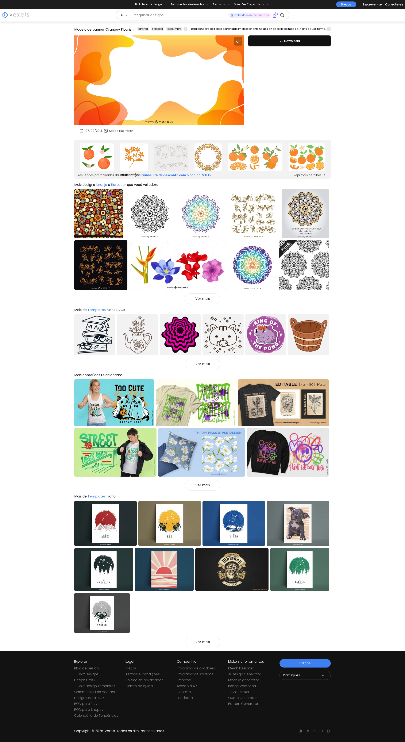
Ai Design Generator (244, 674)
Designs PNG (84, 680)
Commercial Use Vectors (94, 691)
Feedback (185, 697)
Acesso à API (187, 686)
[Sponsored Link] (97, 157)
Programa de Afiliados (195, 674)
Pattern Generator (243, 703)
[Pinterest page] (314, 731)
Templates (97, 309)
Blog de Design (86, 668)
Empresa (184, 680)
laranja (143, 29)
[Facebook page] (307, 731)
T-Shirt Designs (86, 674)
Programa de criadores (196, 668)
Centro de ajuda (139, 686)
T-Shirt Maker (238, 691)
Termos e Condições (143, 674)
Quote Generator (242, 697)
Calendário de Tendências (96, 715)
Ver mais (202, 298)
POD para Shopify (88, 709)
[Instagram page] (300, 731)
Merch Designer (241, 668)
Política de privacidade (145, 680)
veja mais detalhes (307, 175)
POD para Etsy (85, 703)
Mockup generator (243, 680)
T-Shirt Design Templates (94, 686)
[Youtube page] (321, 731)
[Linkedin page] (328, 731)
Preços (131, 668)
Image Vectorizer (242, 686)
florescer (157, 29)
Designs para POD (89, 697)
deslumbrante (176, 29)
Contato (184, 691)
